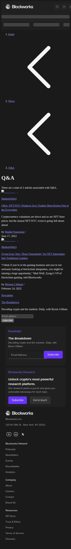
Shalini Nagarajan (14, 231)
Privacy (9, 527)
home (11, 34)
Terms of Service (15, 533)
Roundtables (12, 466)
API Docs (11, 516)
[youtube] (9, 434)
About (9, 485)
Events (9, 460)
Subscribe (53, 354)
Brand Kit (11, 502)
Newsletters (12, 455)
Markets (5, 198)
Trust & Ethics (13, 521)
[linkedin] (15, 434)
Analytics (10, 472)
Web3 (13, 198)
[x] (22, 434)
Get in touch (40, 400)
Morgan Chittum (14, 284)
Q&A (11, 167)
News (11, 101)
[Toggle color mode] (64, 6)
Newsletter (7, 295)
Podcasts (11, 449)
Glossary (10, 538)
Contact (10, 496)
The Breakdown (10, 302)
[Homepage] (19, 6)
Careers (10, 491)
